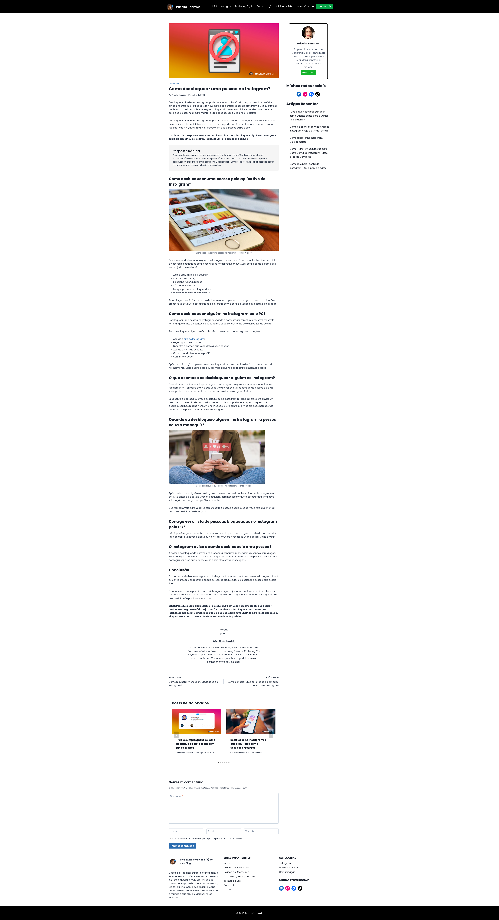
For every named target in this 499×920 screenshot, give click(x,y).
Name (174, 831)
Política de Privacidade (288, 6)
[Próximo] (271, 735)
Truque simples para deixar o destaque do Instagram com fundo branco (195, 744)
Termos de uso (232, 880)
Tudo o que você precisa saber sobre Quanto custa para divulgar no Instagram (309, 115)
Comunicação (265, 6)
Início (215, 6)
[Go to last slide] (176, 735)
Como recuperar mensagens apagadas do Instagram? (193, 681)
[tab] (218, 762)
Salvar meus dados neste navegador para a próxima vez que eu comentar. (208, 838)
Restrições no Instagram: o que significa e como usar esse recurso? (248, 744)
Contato (309, 6)
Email (211, 831)
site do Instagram (193, 339)
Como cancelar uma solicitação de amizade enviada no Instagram (253, 681)
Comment (176, 796)
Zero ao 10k (325, 6)
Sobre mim (230, 885)
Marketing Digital (244, 6)
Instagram (226, 6)
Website (249, 831)
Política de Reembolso (236, 872)
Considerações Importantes (239, 876)
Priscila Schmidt (179, 95)
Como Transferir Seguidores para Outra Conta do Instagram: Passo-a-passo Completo (309, 152)
